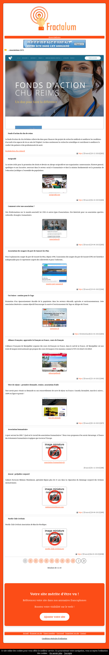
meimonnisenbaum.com (54, 507)
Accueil (26, 633)
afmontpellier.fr (54, 373)
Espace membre (49, 633)
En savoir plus (56, 653)
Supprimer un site (72, 633)
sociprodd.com (54, 195)
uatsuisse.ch (54, 328)
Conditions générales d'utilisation (54, 638)
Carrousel (60, 633)
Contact (83, 633)
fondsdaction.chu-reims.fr (15, 151)
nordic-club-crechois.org (54, 549)
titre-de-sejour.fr (54, 418)
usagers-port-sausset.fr (54, 284)
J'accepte (68, 653)
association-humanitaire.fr (54, 462)
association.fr (54, 239)
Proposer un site (36, 633)
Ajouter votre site (54, 616)
